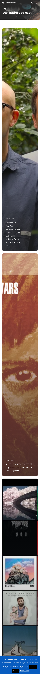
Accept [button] (33, 667)
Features (9, 460)
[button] (37, 3)
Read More (24, 671)
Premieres (10, 219)
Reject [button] (15, 671)
